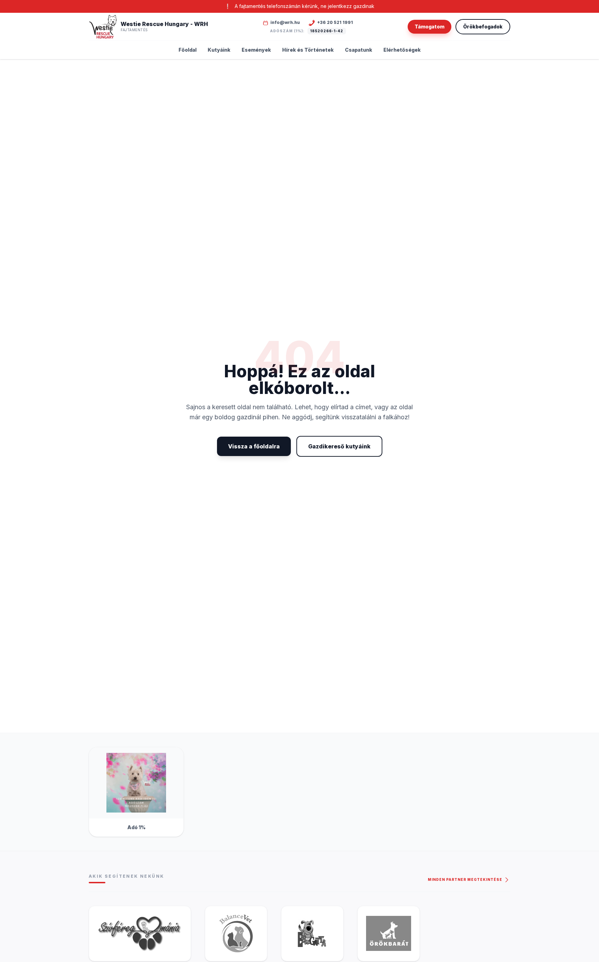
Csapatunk (358, 50)
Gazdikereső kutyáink (339, 446)
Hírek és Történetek (308, 50)
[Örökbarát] (388, 933)
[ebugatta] (312, 933)
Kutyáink (219, 50)
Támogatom (429, 26)
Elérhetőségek (402, 50)
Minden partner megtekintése (465, 879)
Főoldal (188, 50)
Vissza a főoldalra (254, 446)
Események (256, 50)
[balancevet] (236, 933)
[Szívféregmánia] (140, 933)
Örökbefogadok (483, 26)
